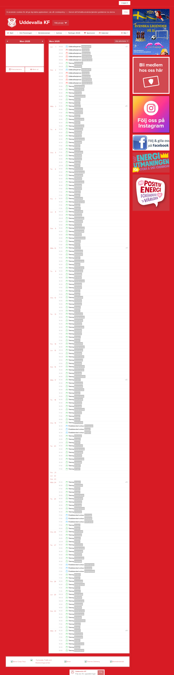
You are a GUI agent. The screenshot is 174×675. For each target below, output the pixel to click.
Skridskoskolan (44, 33)
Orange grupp (87, 60)
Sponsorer (90, 33)
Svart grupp (79, 63)
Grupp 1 (77, 103)
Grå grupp (78, 66)
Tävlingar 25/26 (74, 33)
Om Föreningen (25, 33)
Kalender (105, 33)
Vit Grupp (78, 93)
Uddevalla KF (86, 47)
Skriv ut (35, 69)
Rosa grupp (86, 53)
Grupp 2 (77, 100)
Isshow (59, 33)
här (66, 12)
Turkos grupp (86, 57)
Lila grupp (85, 50)
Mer (125, 33)
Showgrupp (89, 426)
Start (11, 33)
